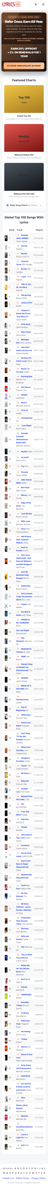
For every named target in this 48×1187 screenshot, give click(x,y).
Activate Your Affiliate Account (24, 66)
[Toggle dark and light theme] (36, 4)
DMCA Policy (22, 1178)
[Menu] (43, 4)
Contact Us (8, 1178)
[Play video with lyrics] (18, 235)
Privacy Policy (38, 1178)
